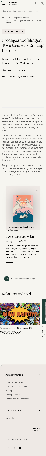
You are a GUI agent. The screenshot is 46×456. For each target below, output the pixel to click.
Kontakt (10, 418)
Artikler (5, 18)
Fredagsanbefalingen (20, 18)
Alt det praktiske (14, 374)
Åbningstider (11, 390)
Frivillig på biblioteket (15, 394)
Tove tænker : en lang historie (21, 227)
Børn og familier (28, 76)
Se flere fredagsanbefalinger (23, 278)
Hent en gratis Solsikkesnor (17, 399)
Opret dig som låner (14, 382)
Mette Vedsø (13, 230)
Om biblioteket (14, 410)
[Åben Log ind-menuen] (35, 3)
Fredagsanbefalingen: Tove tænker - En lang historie (24, 22)
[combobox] (23, 11)
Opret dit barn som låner (16, 386)
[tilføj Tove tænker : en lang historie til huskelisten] (36, 190)
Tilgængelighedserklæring (17, 439)
